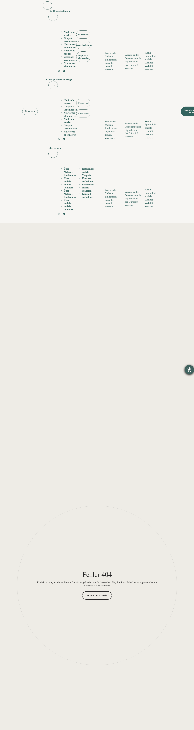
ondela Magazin (86, 173)
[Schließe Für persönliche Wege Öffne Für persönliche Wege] (53, 85)
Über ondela (67, 180)
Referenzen (88, 168)
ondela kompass (68, 186)
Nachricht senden (69, 33)
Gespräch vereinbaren (70, 40)
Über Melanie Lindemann (70, 171)
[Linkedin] (64, 71)
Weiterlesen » (109, 70)
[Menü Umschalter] (47, 5)
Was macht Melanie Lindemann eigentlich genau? (111, 60)
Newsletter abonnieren (70, 46)
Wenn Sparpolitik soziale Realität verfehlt (150, 59)
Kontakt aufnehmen (88, 180)
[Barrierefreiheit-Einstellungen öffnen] (189, 369)
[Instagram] (60, 71)
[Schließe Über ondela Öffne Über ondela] (53, 154)
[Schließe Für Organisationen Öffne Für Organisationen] (53, 17)
